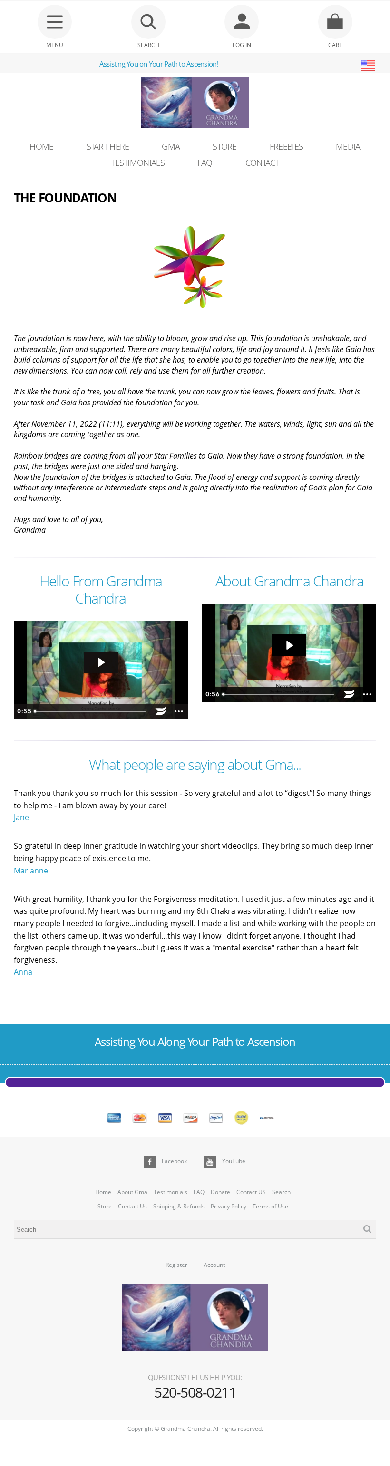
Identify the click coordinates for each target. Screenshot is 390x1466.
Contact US (251, 1192)
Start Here (108, 146)
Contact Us (132, 1206)
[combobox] (195, 1229)
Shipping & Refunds (179, 1206)
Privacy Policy (228, 1206)
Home (41, 146)
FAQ (205, 162)
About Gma (132, 1192)
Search (281, 1192)
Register (176, 1265)
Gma (171, 146)
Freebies (286, 146)
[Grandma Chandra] (195, 104)
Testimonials (138, 162)
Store (225, 146)
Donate (220, 1192)
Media (348, 146)
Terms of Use (270, 1206)
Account (214, 1265)
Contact (262, 162)
